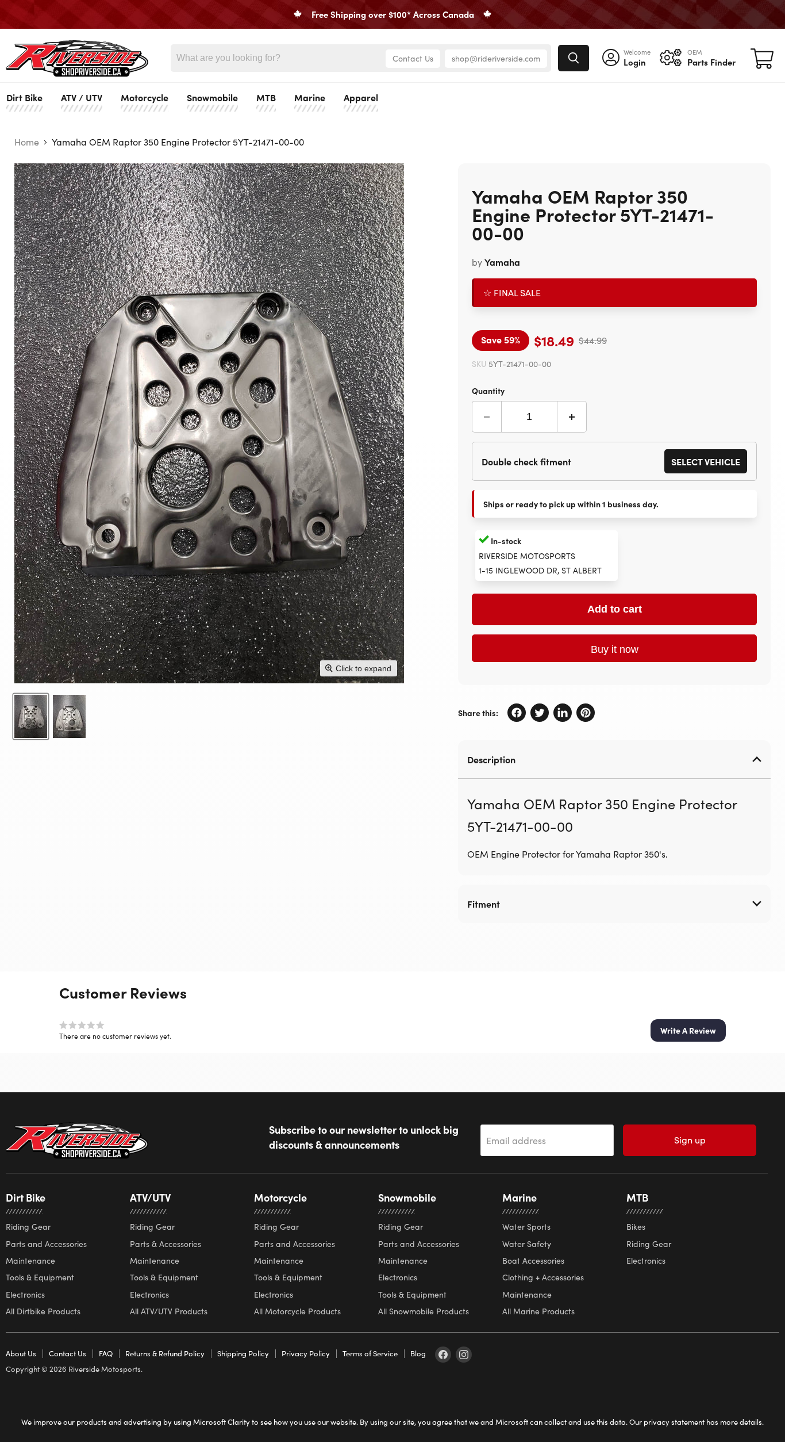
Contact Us (412, 58)
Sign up (690, 1140)
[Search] (573, 58)
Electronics (25, 1294)
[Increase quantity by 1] (572, 417)
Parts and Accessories (46, 1243)
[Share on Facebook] (516, 712)
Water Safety (526, 1243)
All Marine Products (538, 1311)
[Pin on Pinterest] (585, 712)
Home (26, 142)
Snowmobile (212, 97)
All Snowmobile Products (423, 1311)
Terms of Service (370, 1353)
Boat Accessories (533, 1260)
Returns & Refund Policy (165, 1353)
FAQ (106, 1353)
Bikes (635, 1226)
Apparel (361, 97)
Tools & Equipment (40, 1277)
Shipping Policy (243, 1353)
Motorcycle (144, 97)
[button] (688, 1030)
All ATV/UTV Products (168, 1311)
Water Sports (526, 1226)
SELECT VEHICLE (705, 461)
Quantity (488, 390)
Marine (309, 97)
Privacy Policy (306, 1353)
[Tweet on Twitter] (539, 712)
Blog (418, 1353)
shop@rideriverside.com (496, 58)
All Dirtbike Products (43, 1311)
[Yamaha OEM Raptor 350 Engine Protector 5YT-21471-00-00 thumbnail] (30, 716)
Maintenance (30, 1260)
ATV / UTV (81, 97)
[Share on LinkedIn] (562, 712)
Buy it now (614, 649)
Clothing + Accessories (543, 1277)
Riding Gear (28, 1226)
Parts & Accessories (165, 1243)
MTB (266, 97)
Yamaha (502, 261)
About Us (21, 1353)
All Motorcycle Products (297, 1311)
